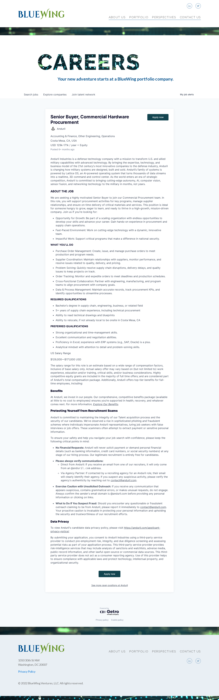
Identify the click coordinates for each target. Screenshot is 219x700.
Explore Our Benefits (105, 404)
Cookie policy (117, 620)
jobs (31, 94)
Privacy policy (102, 620)
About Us (117, 17)
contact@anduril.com (123, 480)
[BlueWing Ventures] (41, 13)
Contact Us (190, 17)
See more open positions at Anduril (109, 585)
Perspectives (164, 17)
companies (55, 94)
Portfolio (138, 17)
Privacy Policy (26, 671)
